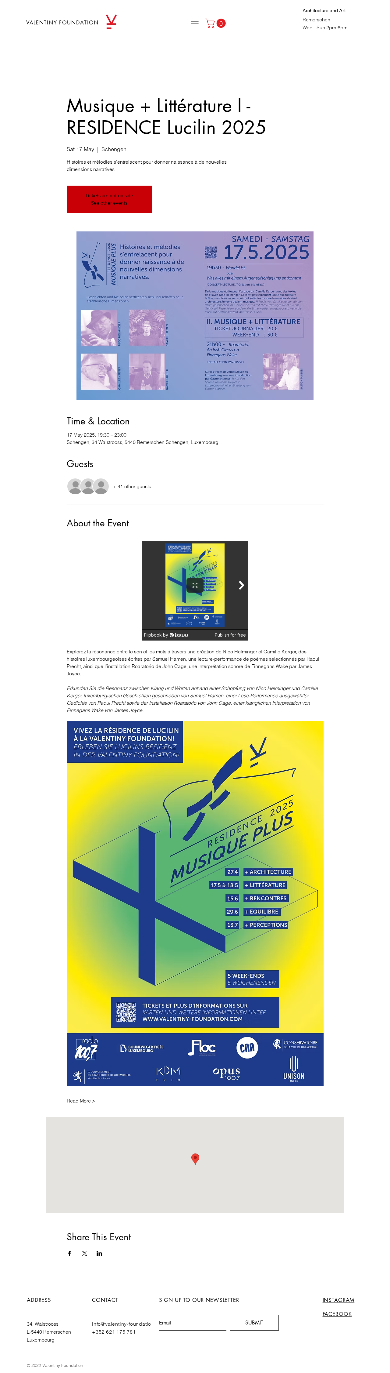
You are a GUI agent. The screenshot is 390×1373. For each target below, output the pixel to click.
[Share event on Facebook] (70, 1253)
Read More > (81, 1101)
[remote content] (195, 591)
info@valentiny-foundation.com (129, 1324)
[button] (195, 23)
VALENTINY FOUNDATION (62, 22)
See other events (109, 202)
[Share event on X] (84, 1253)
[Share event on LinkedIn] (99, 1253)
